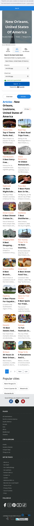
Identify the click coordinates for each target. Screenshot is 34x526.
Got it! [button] (17, 8)
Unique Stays (6, 449)
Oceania (5, 434)
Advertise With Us (8, 480)
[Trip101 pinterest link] (14, 505)
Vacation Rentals (7, 37)
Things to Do (26, 37)
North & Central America (10, 419)
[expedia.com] (20, 87)
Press (5, 493)
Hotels (18, 37)
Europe (5, 424)
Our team (6, 465)
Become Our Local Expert (10, 483)
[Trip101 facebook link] (5, 505)
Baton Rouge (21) (10, 384)
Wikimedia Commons (10, 45)
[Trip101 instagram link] (9, 505)
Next (19, 371)
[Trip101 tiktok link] (24, 505)
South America (7, 421)
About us (6, 462)
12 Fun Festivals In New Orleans (24, 330)
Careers (5, 478)
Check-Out (7, 73)
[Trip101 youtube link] (19, 505)
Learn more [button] (30, 3)
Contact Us (6, 475)
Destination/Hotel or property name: (15, 58)
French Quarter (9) (10, 388)
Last (26, 371)
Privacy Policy (7, 488)
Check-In (7, 65)
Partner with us (8, 472)
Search (16, 84)
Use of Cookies (7, 490)
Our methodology (8, 467)
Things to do (6, 452)
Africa (4, 429)
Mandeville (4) (9, 393)
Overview (9, 97)
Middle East (6, 432)
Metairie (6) (24, 388)
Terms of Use (7, 485)
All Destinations (7, 416)
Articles (23, 97)
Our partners (7, 470)
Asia (4, 427)
